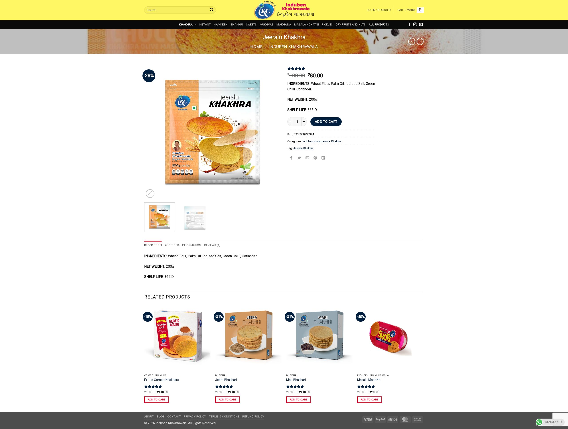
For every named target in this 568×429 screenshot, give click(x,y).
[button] (379, 10)
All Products (379, 24)
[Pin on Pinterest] (315, 158)
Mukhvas (267, 24)
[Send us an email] (421, 25)
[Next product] (411, 41)
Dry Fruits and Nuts (351, 24)
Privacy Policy (195, 416)
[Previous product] (420, 41)
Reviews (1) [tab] (212, 245)
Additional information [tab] (183, 245)
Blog (160, 416)
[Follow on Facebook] (409, 25)
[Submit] (211, 10)
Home (256, 46)
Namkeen (220, 24)
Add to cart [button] (157, 399)
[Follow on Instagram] (415, 25)
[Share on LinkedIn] (323, 158)
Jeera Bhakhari (226, 380)
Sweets (251, 24)
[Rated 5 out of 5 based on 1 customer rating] (331, 68)
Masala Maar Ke (368, 380)
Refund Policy (253, 416)
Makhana (283, 24)
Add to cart (326, 122)
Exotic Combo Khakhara (161, 380)
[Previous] (152, 130)
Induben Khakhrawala (293, 46)
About (149, 416)
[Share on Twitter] (299, 158)
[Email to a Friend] (307, 158)
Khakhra (186, 24)
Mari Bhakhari (296, 380)
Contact (174, 416)
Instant (205, 24)
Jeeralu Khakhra (303, 148)
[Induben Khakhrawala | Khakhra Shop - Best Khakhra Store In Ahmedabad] (284, 10)
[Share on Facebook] (291, 158)
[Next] (272, 130)
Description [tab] (153, 245)
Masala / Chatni (306, 24)
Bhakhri (237, 24)
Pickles (327, 24)
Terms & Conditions (224, 416)
